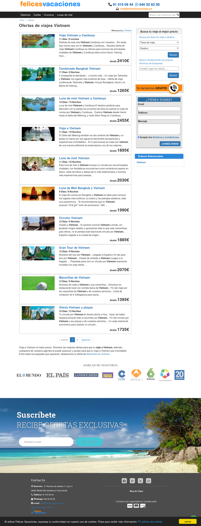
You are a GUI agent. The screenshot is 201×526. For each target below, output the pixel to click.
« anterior (63, 339)
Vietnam (141, 162)
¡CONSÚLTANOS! (170, 143)
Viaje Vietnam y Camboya (77, 35)
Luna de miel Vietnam (74, 158)
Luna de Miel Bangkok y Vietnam (82, 188)
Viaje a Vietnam (70, 128)
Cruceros (49, 14)
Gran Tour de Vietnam (74, 247)
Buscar (173, 54)
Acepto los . (159, 137)
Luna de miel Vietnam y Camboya (82, 98)
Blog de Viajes (136, 491)
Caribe (37, 14)
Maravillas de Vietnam (74, 277)
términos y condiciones (166, 137)
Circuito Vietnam (71, 218)
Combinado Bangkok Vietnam (79, 68)
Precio (128, 30)
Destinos (25, 14)
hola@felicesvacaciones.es (136, 8)
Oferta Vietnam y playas (76, 307)
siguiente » (87, 339)
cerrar (188, 521)
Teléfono (143, 112)
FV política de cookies (150, 521)
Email (141, 104)
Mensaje (142, 121)
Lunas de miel (64, 14)
